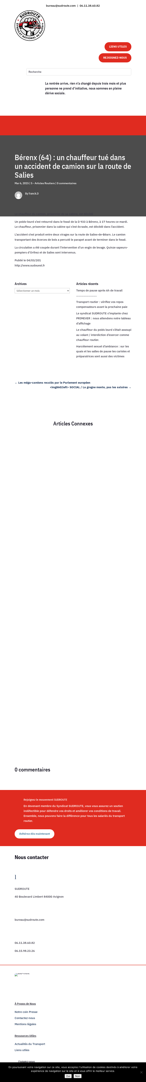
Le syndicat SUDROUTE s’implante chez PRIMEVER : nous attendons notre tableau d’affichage (103, 318)
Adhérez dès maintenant (34, 833)
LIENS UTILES (118, 46)
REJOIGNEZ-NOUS (115, 57)
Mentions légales (25, 1024)
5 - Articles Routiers (43, 183)
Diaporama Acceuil (73, 521)
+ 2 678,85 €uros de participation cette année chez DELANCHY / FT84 (59, 641)
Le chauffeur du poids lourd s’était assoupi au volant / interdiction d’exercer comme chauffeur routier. (103, 335)
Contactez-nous (25, 1018)
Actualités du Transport (30, 1044)
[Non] (141, 1072)
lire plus (23, 546)
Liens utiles (22, 1050)
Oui (68, 1076)
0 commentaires (66, 183)
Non (77, 1076)
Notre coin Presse (26, 1012)
